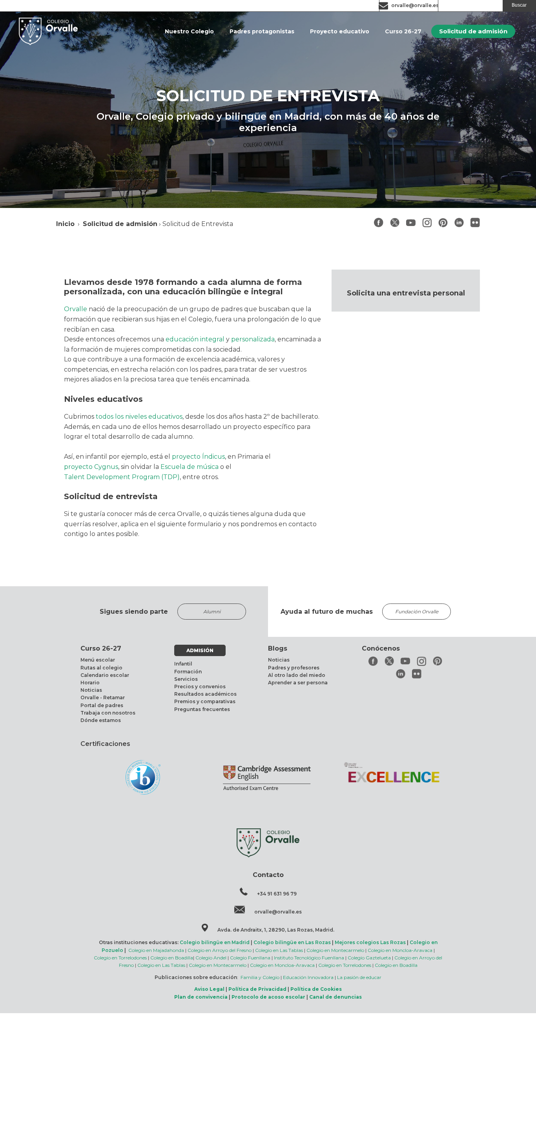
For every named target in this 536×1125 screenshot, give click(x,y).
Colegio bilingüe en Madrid (215, 942)
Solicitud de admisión (473, 31)
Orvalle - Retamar (102, 697)
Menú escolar (97, 660)
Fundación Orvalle (416, 611)
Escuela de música (189, 466)
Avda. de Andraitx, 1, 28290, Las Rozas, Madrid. (275, 930)
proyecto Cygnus (91, 466)
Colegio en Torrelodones (120, 958)
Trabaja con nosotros (107, 713)
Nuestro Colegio (189, 31)
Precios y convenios (200, 686)
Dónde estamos (100, 720)
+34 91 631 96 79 (277, 894)
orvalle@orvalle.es (415, 5)
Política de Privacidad (257, 989)
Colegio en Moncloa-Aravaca (400, 950)
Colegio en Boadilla (171, 958)
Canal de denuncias (335, 997)
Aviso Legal (209, 989)
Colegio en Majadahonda (156, 950)
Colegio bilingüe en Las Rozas (292, 942)
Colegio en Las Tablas (279, 950)
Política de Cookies (316, 989)
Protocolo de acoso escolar (268, 997)
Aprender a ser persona (298, 683)
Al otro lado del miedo (296, 675)
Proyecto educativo (339, 31)
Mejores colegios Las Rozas (370, 942)
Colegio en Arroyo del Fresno (220, 950)
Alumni (212, 611)
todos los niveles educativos (139, 416)
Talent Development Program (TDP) (122, 477)
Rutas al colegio (101, 668)
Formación (188, 672)
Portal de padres (101, 705)
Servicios (186, 679)
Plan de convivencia (201, 997)
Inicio (65, 224)
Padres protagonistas (262, 31)
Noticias (91, 690)
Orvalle (75, 309)
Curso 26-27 (403, 31)
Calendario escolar (104, 675)
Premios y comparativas (204, 701)
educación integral (195, 339)
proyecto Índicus (198, 456)
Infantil (183, 664)
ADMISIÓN (199, 650)
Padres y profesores (293, 668)
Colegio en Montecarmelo (335, 950)
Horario (90, 683)
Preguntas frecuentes (202, 709)
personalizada (253, 339)
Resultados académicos (205, 694)
